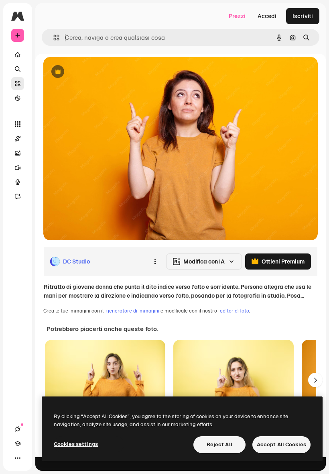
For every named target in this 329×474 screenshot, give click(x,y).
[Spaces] (17, 138)
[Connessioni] (17, 429)
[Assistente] (17, 196)
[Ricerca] (17, 69)
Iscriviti (302, 16)
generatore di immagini (132, 311)
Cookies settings (76, 444)
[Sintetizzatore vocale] (17, 182)
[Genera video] (17, 167)
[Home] (17, 54)
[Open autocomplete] (53, 38)
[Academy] (17, 443)
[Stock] (17, 83)
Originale (96, 72)
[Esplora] (17, 98)
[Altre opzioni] (155, 261)
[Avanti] (315, 380)
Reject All (219, 444)
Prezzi (237, 16)
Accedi (267, 16)
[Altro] (17, 458)
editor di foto (234, 311)
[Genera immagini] (17, 153)
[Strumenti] (17, 124)
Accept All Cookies (281, 444)
